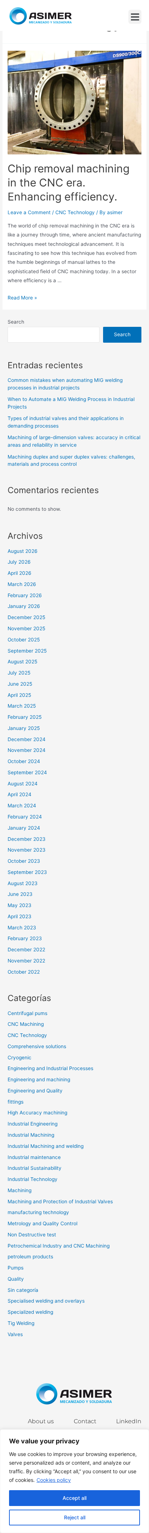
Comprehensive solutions (37, 1046)
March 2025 (22, 706)
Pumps (16, 1268)
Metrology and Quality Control (42, 1223)
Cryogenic (19, 1057)
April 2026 (19, 573)
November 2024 (27, 750)
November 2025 (26, 628)
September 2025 (27, 651)
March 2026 (22, 584)
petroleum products (30, 1256)
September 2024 (27, 772)
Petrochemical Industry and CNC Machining (59, 1246)
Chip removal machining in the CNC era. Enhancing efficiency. (68, 182)
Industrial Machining (31, 1135)
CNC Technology (75, 212)
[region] (74, 1481)
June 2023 (20, 894)
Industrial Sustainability (34, 1168)
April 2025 (19, 695)
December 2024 (27, 739)
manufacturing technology (38, 1212)
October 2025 (24, 639)
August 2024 (23, 783)
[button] (134, 17)
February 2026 (25, 595)
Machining (19, 1190)
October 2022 (24, 972)
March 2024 (22, 805)
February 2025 (25, 717)
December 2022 (26, 949)
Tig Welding (21, 1323)
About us (41, 1421)
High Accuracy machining (37, 1112)
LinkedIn (128, 1421)
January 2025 (24, 728)
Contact (85, 1421)
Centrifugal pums (27, 1013)
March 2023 (22, 927)
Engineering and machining (39, 1079)
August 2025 (22, 661)
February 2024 (25, 817)
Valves (15, 1334)
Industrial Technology (33, 1179)
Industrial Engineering (33, 1124)
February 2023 (25, 938)
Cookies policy (54, 1480)
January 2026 (24, 606)
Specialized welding (30, 1312)
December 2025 (26, 617)
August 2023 (23, 883)
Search (16, 322)
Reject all (74, 1517)
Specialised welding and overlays (46, 1301)
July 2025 (19, 673)
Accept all (74, 1498)
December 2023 (27, 839)
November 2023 (27, 850)
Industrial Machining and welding (46, 1146)
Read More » (22, 298)
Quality (16, 1279)
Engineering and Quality (35, 1091)
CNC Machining (26, 1024)
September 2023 (27, 872)
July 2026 (19, 562)
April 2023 (19, 916)
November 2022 (26, 961)
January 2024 (24, 828)
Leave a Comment (29, 212)
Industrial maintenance (34, 1157)
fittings (16, 1102)
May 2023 (19, 905)
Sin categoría (23, 1290)
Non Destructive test (32, 1234)
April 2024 (19, 794)
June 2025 (20, 684)
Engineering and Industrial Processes (50, 1068)
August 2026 (23, 551)
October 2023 (24, 861)
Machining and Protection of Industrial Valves (60, 1201)
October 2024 (24, 761)
